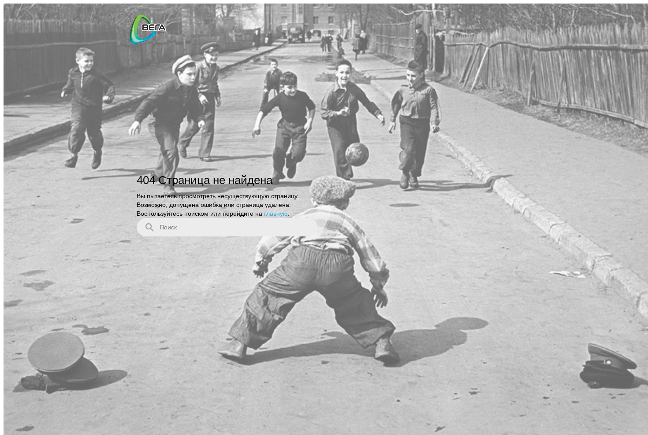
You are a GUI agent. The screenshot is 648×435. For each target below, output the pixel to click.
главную (276, 213)
